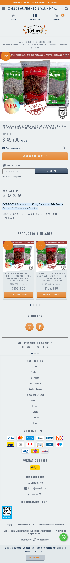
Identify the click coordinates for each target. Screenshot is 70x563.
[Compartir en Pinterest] (19, 195)
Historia (35, 406)
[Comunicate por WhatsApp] (63, 537)
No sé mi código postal (12, 176)
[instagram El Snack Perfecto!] (29, 327)
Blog (35, 423)
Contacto (35, 377)
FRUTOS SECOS (31, 41)
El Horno (35, 417)
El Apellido (35, 411)
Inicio (21, 41)
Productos (35, 372)
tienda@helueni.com (37, 488)
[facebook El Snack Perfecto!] (40, 327)
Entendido (35, 557)
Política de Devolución (35, 394)
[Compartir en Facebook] (9, 195)
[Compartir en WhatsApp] (4, 195)
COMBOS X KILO (45, 41)
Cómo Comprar (35, 383)
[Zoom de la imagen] (66, 55)
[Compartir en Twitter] (14, 195)
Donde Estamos (35, 389)
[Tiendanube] (35, 540)
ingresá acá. (49, 530)
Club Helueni (35, 400)
